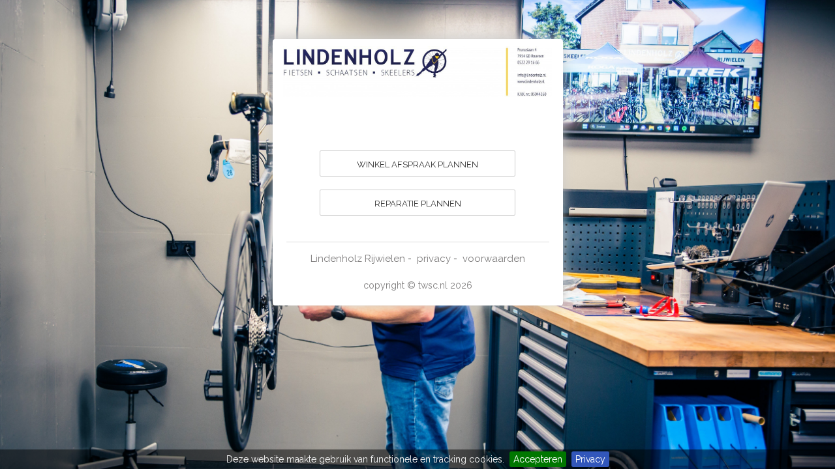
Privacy (590, 459)
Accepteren (537, 459)
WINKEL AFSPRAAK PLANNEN (417, 164)
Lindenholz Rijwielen (358, 258)
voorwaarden (494, 258)
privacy (434, 258)
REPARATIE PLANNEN (417, 203)
